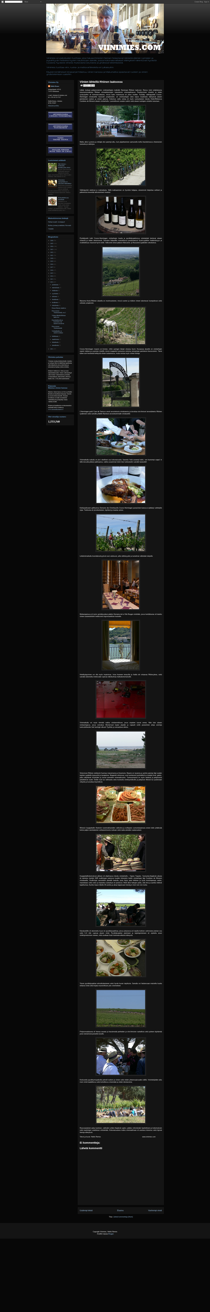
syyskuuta (55, 293)
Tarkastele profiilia (53, 106)
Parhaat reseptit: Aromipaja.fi (56, 222)
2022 (52, 252)
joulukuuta (55, 285)
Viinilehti (50, 229)
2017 (52, 267)
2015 (52, 273)
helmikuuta (55, 342)
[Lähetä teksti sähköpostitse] (81, 85)
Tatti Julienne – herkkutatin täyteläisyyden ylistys (64, 165)
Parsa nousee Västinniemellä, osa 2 (59, 311)
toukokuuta (55, 305)
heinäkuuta (55, 299)
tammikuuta (55, 345)
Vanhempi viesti (155, 1210)
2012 (52, 282)
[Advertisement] (44, 1306)
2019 (52, 261)
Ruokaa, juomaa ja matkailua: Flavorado (59, 225)
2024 (52, 246)
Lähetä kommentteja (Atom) (123, 1217)
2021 (52, 255)
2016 (52, 270)
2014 (52, 276)
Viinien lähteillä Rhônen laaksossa (59, 316)
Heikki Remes (55, 86)
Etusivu (120, 1210)
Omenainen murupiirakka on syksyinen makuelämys (64, 181)
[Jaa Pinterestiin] (93, 85)
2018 (52, 264)
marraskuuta (55, 287)
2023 (52, 249)
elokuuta (54, 296)
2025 (52, 243)
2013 (52, 279)
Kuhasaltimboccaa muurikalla (63, 198)
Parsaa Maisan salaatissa (59, 308)
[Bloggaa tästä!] (86, 85)
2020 (52, 258)
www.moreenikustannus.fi (55, 409)
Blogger (111, 1234)
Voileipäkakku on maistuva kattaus (57, 332)
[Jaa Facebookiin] (91, 85)
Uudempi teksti (86, 1210)
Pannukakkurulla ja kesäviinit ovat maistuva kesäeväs (58, 321)
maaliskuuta (55, 339)
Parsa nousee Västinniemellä (57, 327)
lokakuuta (55, 290)
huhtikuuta (55, 336)
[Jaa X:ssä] (89, 85)
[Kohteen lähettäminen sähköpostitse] (84, 85)
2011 (52, 349)
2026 (52, 240)
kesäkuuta (55, 302)
